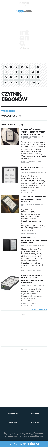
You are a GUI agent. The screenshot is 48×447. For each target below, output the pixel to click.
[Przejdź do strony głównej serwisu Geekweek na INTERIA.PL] (24, 11)
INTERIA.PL (9, 437)
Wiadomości (9, 115)
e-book (31, 161)
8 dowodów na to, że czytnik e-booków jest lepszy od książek (33, 132)
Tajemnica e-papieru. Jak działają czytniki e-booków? (33, 199)
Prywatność (28, 435)
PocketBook (26, 192)
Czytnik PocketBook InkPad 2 (32, 168)
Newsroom (12, 422)
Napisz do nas (12, 414)
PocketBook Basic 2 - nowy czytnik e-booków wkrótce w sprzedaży (32, 279)
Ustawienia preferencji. (14, 435)
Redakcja (35, 414)
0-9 (33, 82)
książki (24, 161)
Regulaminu (38, 433)
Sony (23, 270)
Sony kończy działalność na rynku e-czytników (34, 240)
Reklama (35, 422)
